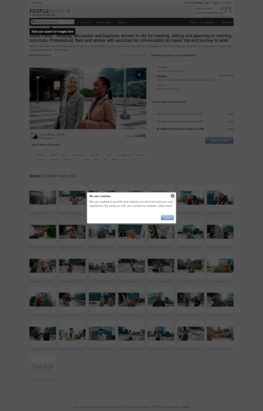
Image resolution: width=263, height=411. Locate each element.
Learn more (165, 206)
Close (167, 218)
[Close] (172, 196)
